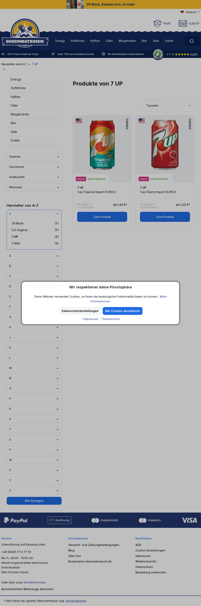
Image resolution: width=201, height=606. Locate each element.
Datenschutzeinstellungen (80, 311)
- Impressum (90, 319)
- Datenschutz (110, 319)
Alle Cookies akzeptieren (122, 311)
